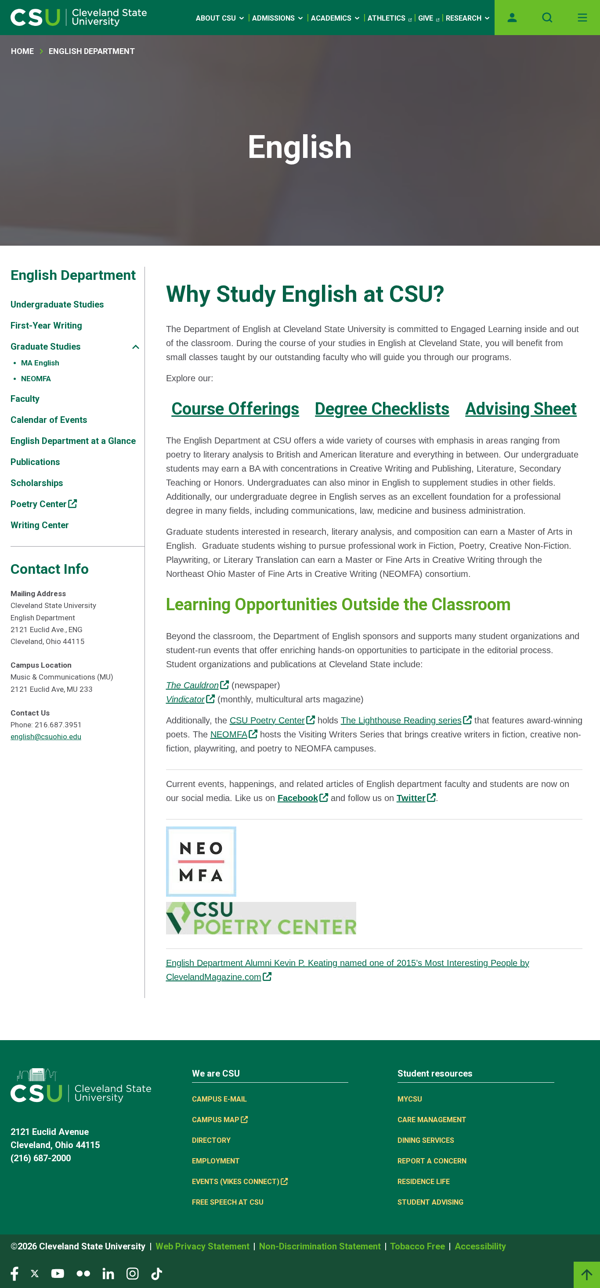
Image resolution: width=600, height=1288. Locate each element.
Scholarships (37, 483)
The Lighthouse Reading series (401, 720)
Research (463, 18)
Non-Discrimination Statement (321, 1246)
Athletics (386, 18)
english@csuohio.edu (46, 736)
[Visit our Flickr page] (83, 1273)
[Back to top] (587, 1275)
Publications (35, 462)
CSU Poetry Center (267, 720)
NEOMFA (36, 378)
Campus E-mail (219, 1099)
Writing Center (40, 525)
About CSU (216, 18)
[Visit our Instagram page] (133, 1273)
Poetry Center (39, 504)
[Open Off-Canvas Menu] (582, 17)
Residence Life (424, 1181)
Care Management (432, 1120)
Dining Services (426, 1140)
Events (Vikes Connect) (235, 1181)
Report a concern (432, 1161)
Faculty (25, 399)
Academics (331, 18)
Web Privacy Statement (203, 1246)
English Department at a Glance (73, 441)
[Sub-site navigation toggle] (136, 346)
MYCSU (410, 1099)
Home (22, 51)
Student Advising (430, 1202)
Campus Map (215, 1120)
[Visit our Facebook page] (14, 1273)
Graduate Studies (46, 346)
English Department (92, 51)
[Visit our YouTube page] (57, 1273)
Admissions (273, 18)
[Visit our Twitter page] (35, 1273)
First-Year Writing (46, 325)
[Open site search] (547, 17)
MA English (40, 362)
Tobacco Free (418, 1246)
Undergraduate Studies (57, 304)
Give (425, 18)
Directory (211, 1140)
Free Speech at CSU (228, 1202)
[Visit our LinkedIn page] (108, 1273)
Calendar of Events (49, 420)
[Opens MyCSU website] (512, 17)
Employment (216, 1161)
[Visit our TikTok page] (156, 1273)
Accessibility (480, 1246)
